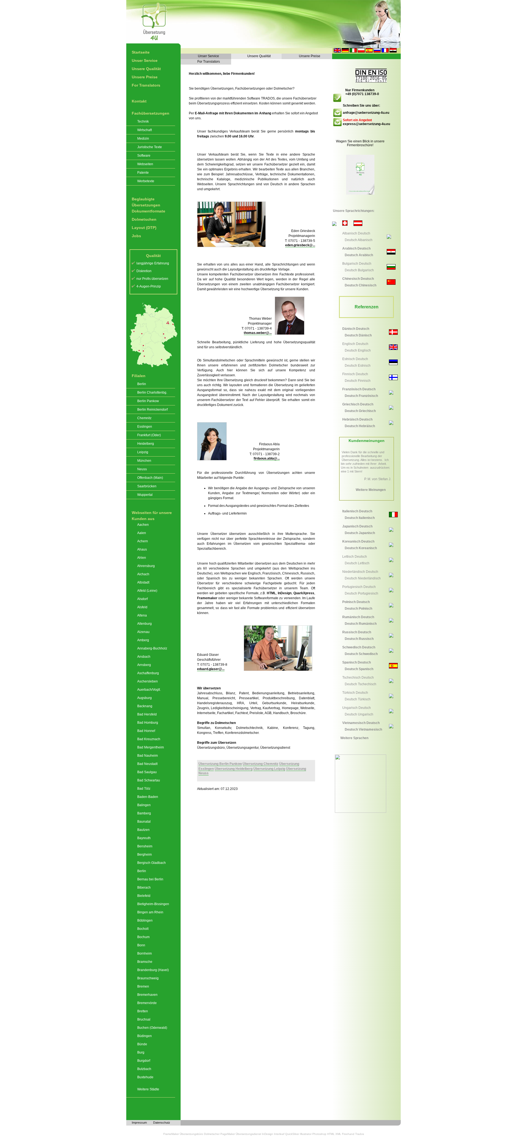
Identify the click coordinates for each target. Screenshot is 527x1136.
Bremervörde (147, 1003)
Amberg (143, 640)
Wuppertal (145, 495)
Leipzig (142, 452)
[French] (385, 51)
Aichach (143, 574)
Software (143, 155)
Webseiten (145, 164)
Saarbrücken (146, 486)
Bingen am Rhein (150, 912)
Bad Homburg (147, 723)
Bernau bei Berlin (150, 879)
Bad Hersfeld (147, 714)
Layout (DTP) (144, 227)
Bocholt (142, 929)
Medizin (143, 138)
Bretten (142, 1011)
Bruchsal (143, 1019)
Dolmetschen (144, 219)
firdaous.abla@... (267, 458)
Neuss (142, 469)
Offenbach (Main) (150, 478)
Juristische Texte (149, 147)
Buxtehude (145, 1077)
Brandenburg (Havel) (153, 970)
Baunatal (144, 821)
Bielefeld (143, 896)
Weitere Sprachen (354, 738)
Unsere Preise (145, 77)
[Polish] (361, 51)
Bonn (141, 945)
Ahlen (141, 558)
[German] (345, 51)
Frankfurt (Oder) (149, 435)
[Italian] (353, 51)
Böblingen (145, 920)
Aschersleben (147, 681)
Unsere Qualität (146, 69)
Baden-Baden (147, 797)
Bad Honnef (146, 731)
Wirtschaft (144, 130)
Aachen (143, 525)
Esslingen (144, 427)
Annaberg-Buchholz (152, 648)
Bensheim (144, 846)
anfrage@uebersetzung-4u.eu (366, 113)
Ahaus (142, 549)
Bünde (142, 1044)
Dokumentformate (148, 211)
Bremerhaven (147, 995)
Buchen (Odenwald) (152, 1028)
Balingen (144, 805)
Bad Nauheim (147, 756)
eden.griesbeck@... (300, 245)
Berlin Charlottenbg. (152, 392)
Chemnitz (144, 418)
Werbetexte (145, 181)
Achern (142, 541)
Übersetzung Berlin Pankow (220, 764)
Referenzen (367, 307)
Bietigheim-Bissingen (153, 904)
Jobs (136, 236)
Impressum (139, 1122)
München (144, 461)
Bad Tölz (143, 788)
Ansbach (143, 657)
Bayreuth (144, 838)
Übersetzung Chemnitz (260, 764)
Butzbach (144, 1069)
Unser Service (145, 60)
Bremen (143, 986)
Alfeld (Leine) (147, 591)
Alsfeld (142, 607)
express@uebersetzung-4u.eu (366, 124)
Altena (142, 615)
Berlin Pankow (148, 401)
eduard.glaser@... (211, 669)
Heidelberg (145, 444)
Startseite (141, 52)
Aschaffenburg (148, 673)
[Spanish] (369, 51)
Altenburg (144, 624)
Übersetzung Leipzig (269, 769)
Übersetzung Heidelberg (234, 769)
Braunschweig (148, 978)
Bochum (143, 937)
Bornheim (144, 953)
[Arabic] (393, 51)
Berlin (141, 384)
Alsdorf (142, 599)
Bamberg (144, 813)
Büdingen (144, 1036)
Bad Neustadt (147, 764)
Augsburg (144, 698)
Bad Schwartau (148, 780)
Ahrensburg (146, 566)
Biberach (144, 887)
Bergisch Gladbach (151, 863)
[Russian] (377, 51)
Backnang (144, 706)
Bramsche (144, 962)
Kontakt (139, 101)
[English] (337, 51)
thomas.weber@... (258, 333)
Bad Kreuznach (148, 739)
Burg (140, 1052)
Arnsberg (144, 665)
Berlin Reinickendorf (152, 409)
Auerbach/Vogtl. (149, 690)
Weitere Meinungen (371, 490)
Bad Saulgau (147, 772)
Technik (143, 121)
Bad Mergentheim (150, 747)
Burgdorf (143, 1061)
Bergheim (144, 854)
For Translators (146, 85)
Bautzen (143, 830)
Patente (143, 173)
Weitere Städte (148, 1089)
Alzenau (143, 632)
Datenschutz (161, 1122)
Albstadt (143, 582)
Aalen (141, 533)
